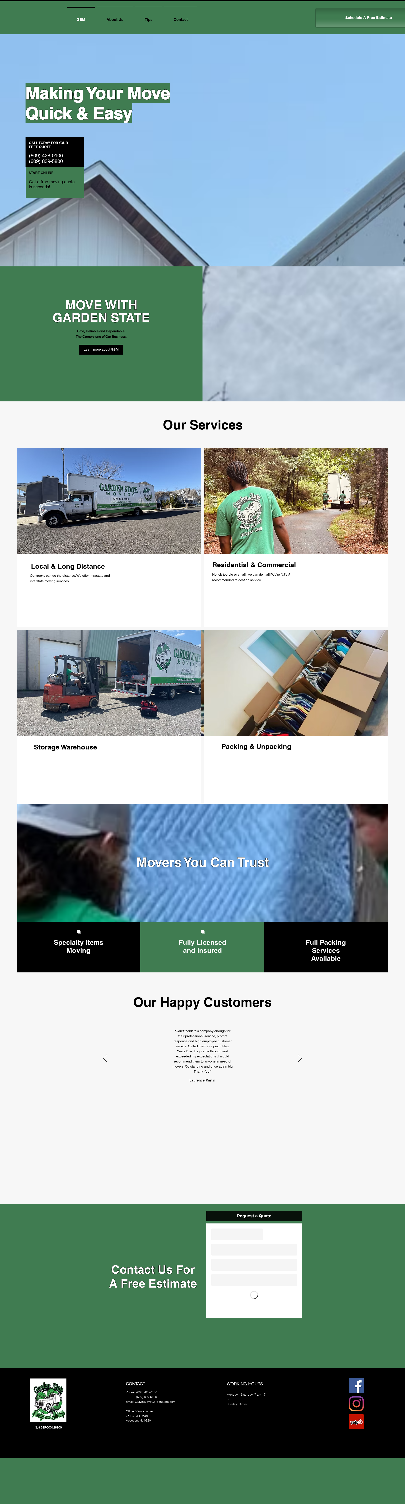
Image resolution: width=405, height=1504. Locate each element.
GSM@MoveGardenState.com (155, 1402)
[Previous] (105, 1058)
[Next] (300, 1058)
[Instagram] (356, 1403)
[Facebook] (356, 1385)
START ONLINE (41, 173)
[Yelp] (356, 1421)
